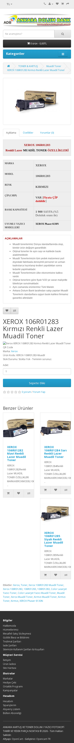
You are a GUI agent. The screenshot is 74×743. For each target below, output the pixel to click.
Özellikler (28, 132)
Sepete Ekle (37, 383)
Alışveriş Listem (11, 709)
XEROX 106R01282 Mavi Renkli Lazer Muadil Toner (16, 453)
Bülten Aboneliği (12, 713)
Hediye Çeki (9, 682)
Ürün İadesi (9, 664)
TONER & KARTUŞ (28, 66)
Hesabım (8, 701)
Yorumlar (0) (47, 132)
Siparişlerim (9, 705)
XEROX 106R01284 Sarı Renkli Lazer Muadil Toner (55, 452)
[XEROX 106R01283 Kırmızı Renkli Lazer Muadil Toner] (37, 101)
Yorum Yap (39, 392)
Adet (5, 365)
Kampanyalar (10, 690)
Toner (24, 585)
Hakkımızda (9, 625)
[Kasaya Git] (67, 4)
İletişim (7, 660)
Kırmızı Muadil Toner (45, 597)
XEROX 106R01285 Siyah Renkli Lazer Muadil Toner (53, 539)
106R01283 (30, 589)
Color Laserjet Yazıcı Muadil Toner (37, 593)
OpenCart (17, 739)
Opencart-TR (43, 739)
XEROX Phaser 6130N (31, 601)
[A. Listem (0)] (57, 4)
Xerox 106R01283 (12, 589)
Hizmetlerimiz (10, 629)
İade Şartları (10, 645)
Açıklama (11, 132)
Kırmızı (14, 601)
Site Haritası (9, 668)
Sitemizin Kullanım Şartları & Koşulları (23, 649)
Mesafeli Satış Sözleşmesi (17, 633)
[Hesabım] (51, 4)
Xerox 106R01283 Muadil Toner (46, 585)
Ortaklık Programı (13, 686)
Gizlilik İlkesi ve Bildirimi (16, 637)
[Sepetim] (62, 4)
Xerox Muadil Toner (22, 597)
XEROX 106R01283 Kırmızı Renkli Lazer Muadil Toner (36, 70)
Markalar (8, 678)
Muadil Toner (53, 66)
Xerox (14, 351)
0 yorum (26, 392)
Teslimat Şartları (12, 641)
